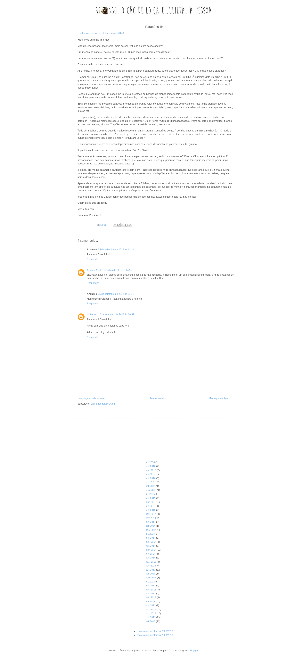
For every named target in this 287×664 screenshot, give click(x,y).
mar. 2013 (151, 597)
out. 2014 (151, 522)
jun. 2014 (151, 537)
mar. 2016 (151, 470)
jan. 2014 (151, 557)
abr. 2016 (151, 466)
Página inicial (157, 398)
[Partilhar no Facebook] (126, 225)
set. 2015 (150, 486)
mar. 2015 (151, 502)
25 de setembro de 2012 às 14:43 (116, 249)
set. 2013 (150, 573)
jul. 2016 (150, 462)
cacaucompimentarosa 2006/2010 (155, 631)
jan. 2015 (151, 510)
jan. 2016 (151, 478)
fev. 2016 (150, 474)
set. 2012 (150, 621)
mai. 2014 (151, 542)
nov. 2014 (151, 518)
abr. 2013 (151, 593)
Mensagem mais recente (91, 398)
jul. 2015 (150, 494)
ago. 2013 (151, 577)
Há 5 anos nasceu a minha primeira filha (100, 33)
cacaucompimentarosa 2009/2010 (155, 635)
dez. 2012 (151, 609)
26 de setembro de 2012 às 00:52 (116, 314)
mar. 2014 (151, 550)
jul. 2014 (150, 534)
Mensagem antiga (218, 398)
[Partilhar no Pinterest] (130, 225)
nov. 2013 (151, 565)
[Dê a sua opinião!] (119, 225)
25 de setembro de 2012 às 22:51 (116, 294)
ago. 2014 (151, 530)
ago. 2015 (151, 490)
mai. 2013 (151, 589)
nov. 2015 (151, 482)
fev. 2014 (150, 553)
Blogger (194, 650)
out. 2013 (151, 569)
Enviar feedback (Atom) (103, 403)
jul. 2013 (150, 581)
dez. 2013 (151, 561)
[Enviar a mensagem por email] (115, 225)
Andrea (91, 270)
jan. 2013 (151, 605)
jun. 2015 (151, 498)
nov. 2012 (151, 613)
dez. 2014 (151, 514)
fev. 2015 (150, 506)
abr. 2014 (151, 545)
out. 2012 (151, 617)
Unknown (92, 314)
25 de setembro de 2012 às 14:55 (114, 270)
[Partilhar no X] (122, 225)
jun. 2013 (151, 585)
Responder (93, 259)
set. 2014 (150, 526)
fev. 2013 (150, 601)
